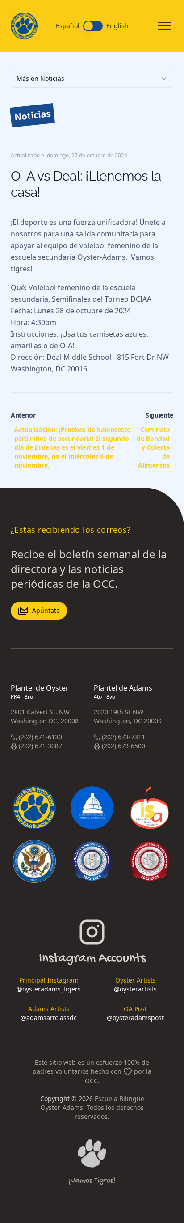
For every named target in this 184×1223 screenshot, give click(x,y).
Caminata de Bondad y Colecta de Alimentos (153, 447)
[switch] (93, 26)
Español (67, 26)
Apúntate (46, 610)
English (117, 26)
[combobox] (92, 79)
